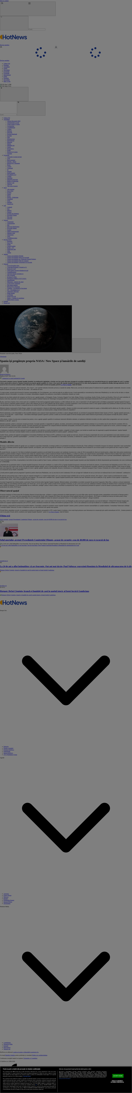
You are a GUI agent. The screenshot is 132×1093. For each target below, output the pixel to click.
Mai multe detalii (27, 1076)
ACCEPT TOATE (118, 1075)
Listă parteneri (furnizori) (65, 1078)
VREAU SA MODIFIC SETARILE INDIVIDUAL (117, 1081)
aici (36, 1084)
